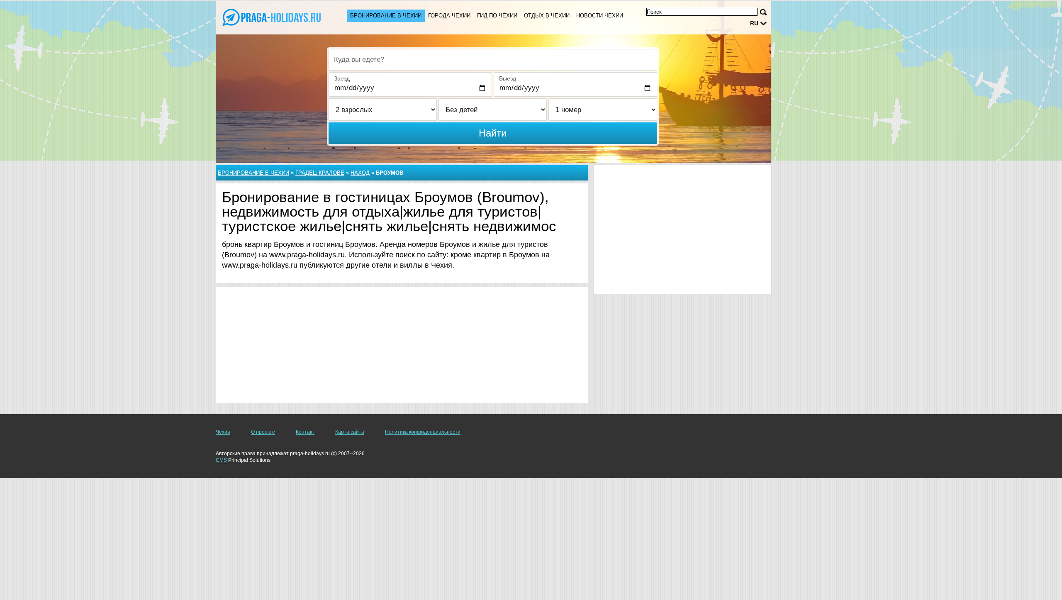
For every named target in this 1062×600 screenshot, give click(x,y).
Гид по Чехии (497, 15)
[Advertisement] (402, 345)
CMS (221, 460)
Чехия (223, 432)
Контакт (305, 432)
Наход (360, 173)
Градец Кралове (319, 173)
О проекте (263, 432)
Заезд (342, 78)
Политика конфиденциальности (422, 432)
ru (754, 23)
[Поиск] (763, 12)
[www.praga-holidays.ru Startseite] (273, 17)
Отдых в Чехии (547, 15)
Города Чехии (449, 15)
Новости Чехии (599, 15)
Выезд (507, 78)
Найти (493, 133)
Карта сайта (349, 432)
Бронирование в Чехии (385, 15)
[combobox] (493, 60)
